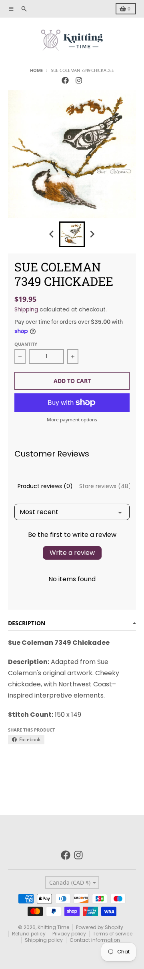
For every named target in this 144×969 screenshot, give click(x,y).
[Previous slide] (52, 234)
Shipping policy (44, 940)
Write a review (72, 552)
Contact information (95, 940)
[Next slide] (92, 234)
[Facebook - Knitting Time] (65, 80)
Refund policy (29, 933)
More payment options (72, 420)
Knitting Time (53, 927)
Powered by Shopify (99, 927)
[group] (72, 234)
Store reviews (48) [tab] (105, 486)
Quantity (25, 344)
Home (36, 70)
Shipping (26, 309)
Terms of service (112, 933)
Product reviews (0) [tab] (45, 486)
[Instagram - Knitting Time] (79, 80)
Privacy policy (69, 933)
